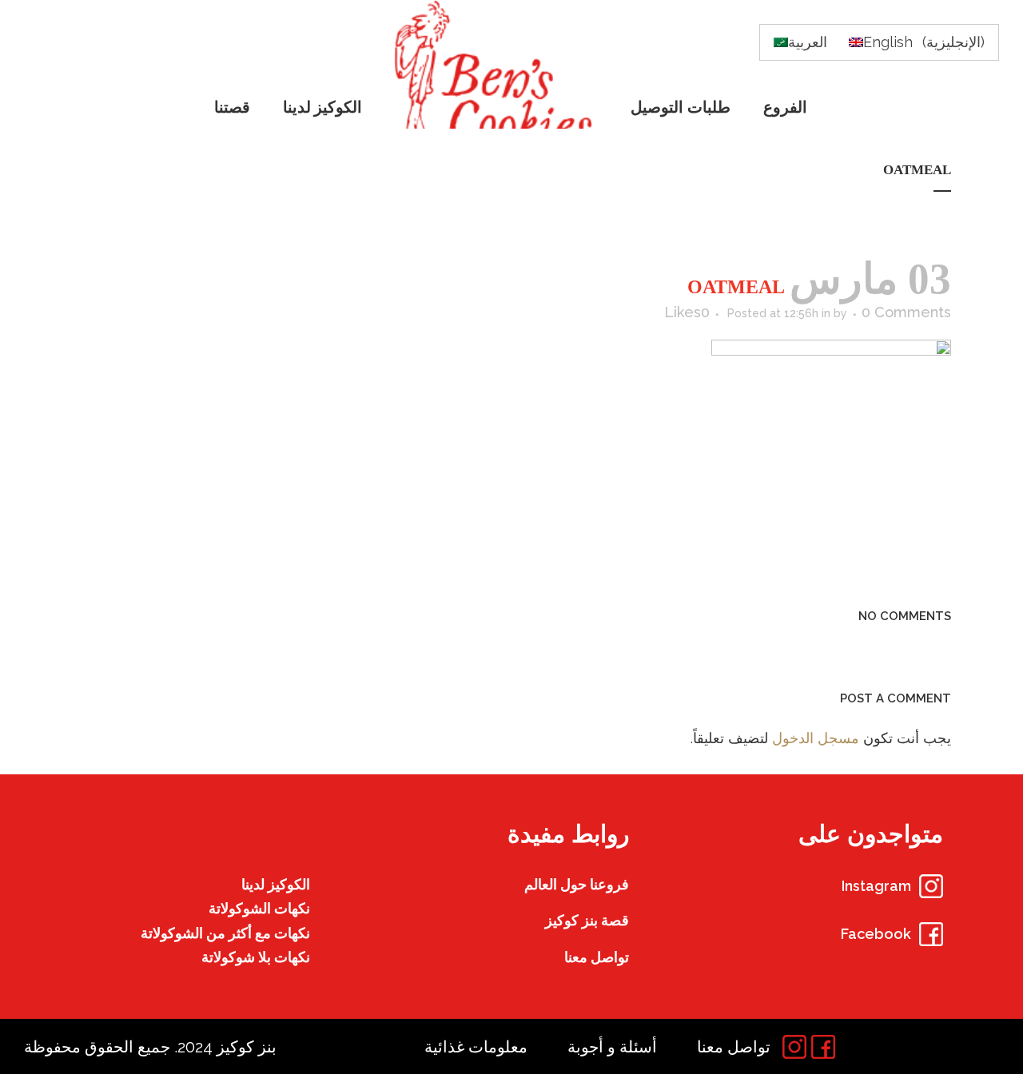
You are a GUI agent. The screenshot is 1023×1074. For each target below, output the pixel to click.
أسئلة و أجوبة (612, 1046)
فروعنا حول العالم (576, 884)
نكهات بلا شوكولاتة (255, 957)
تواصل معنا (596, 957)
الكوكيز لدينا (275, 884)
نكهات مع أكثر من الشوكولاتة (225, 933)
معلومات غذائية (475, 1046)
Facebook (876, 933)
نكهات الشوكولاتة (259, 908)
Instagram (876, 885)
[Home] (497, 64)
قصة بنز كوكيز (587, 920)
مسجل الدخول (815, 738)
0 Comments (906, 312)
